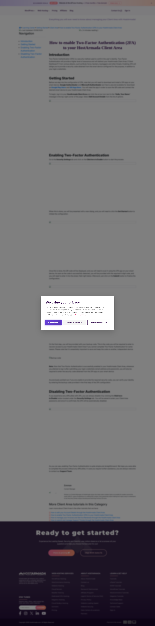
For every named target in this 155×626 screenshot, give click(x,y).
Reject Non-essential (99, 322)
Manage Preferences (74, 322)
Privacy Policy (80, 315)
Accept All (54, 322)
